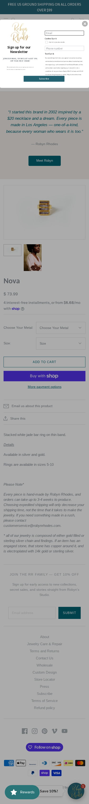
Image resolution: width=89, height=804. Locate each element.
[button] (85, 24)
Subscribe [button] (44, 78)
